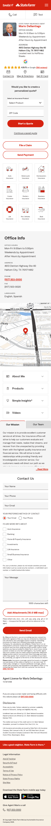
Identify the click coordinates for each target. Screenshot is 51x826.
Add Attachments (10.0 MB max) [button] (25, 612)
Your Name (10, 486)
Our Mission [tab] (12, 424)
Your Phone (10, 496)
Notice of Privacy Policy (13, 775)
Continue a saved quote (25, 133)
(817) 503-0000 (13, 279)
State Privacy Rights (11, 779)
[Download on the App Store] (11, 796)
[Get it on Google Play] (30, 796)
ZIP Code (13, 113)
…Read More (42, 469)
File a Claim (25, 145)
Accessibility (8, 767)
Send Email (25, 630)
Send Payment (25, 155)
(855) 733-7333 (8, 669)
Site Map (6, 783)
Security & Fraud (10, 763)
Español (6, 5)
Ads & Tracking (9, 759)
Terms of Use (8, 771)
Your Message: (11, 577)
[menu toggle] (46, 5)
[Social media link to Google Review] (25, 61)
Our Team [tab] (38, 424)
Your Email (10, 505)
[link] (25, 5)
